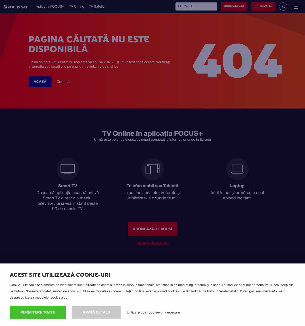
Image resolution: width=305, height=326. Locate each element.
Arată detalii (96, 312)
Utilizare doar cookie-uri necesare (153, 312)
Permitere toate (38, 312)
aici (63, 298)
